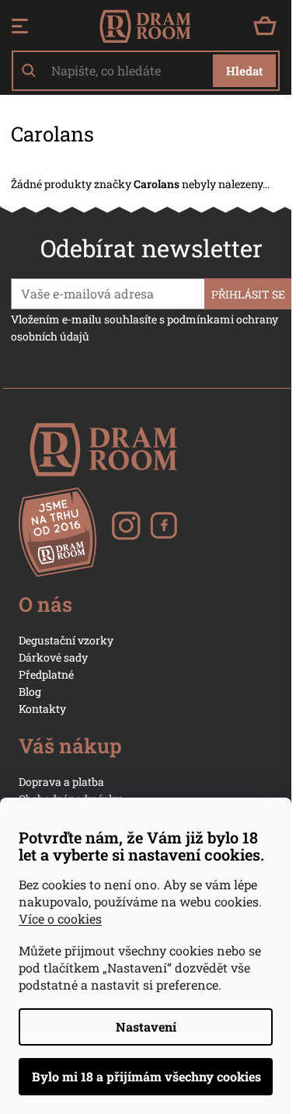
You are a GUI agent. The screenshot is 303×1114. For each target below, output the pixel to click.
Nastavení (146, 1026)
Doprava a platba (61, 781)
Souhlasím (146, 1076)
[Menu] (19, 26)
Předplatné (46, 674)
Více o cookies (60, 918)
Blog (30, 691)
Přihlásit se (248, 294)
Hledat (244, 71)
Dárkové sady (53, 657)
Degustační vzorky (66, 640)
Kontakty (42, 708)
